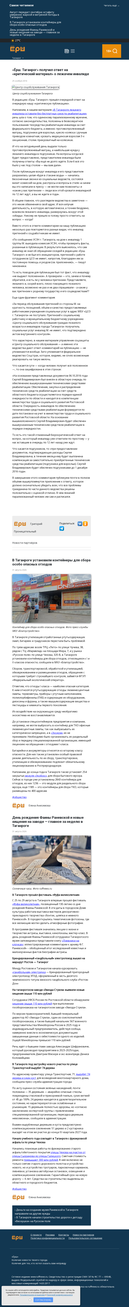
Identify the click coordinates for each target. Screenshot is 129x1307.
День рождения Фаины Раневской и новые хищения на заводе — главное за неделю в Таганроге (35, 32)
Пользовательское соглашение (85, 1238)
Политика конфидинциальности (48, 1238)
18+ (108, 51)
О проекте (36, 1234)
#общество (19, 797)
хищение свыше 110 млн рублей (32, 1003)
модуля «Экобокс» (35, 775)
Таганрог (16, 58)
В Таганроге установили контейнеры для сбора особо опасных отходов (35, 23)
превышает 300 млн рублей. (41, 1160)
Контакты (63, 1234)
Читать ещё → (112, 5)
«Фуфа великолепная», (26, 904)
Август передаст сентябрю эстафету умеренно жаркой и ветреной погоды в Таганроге (34, 14)
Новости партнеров (83, 1234)
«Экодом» (57, 733)
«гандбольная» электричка (29, 972)
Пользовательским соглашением (32, 1295)
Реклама (50, 1234)
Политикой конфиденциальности (60, 1295)
